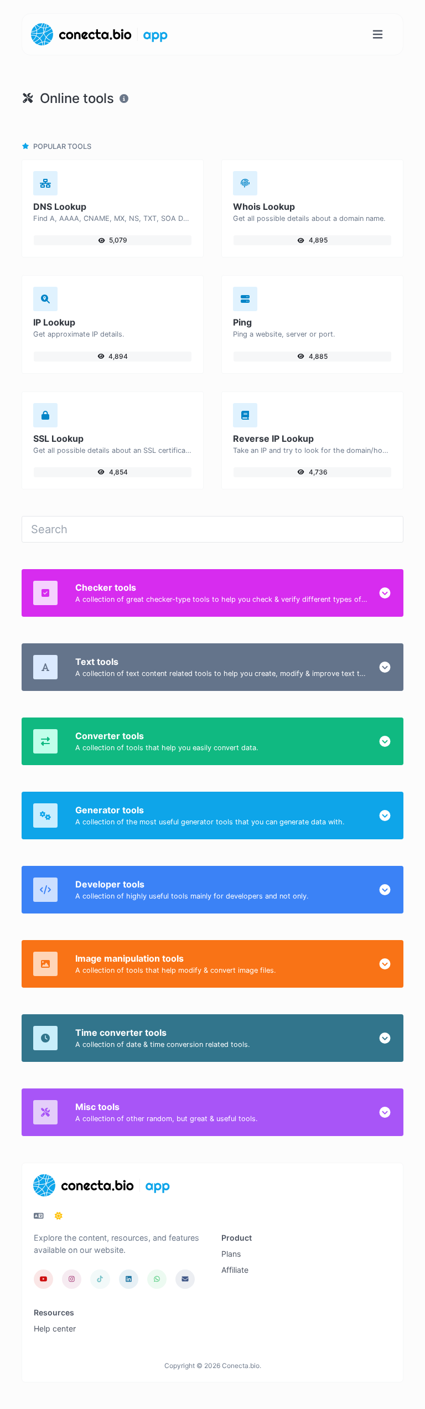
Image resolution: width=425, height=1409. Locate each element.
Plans (231, 1253)
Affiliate (234, 1269)
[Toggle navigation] (377, 34)
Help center (55, 1328)
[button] (385, 592)
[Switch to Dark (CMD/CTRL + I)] (58, 1216)
